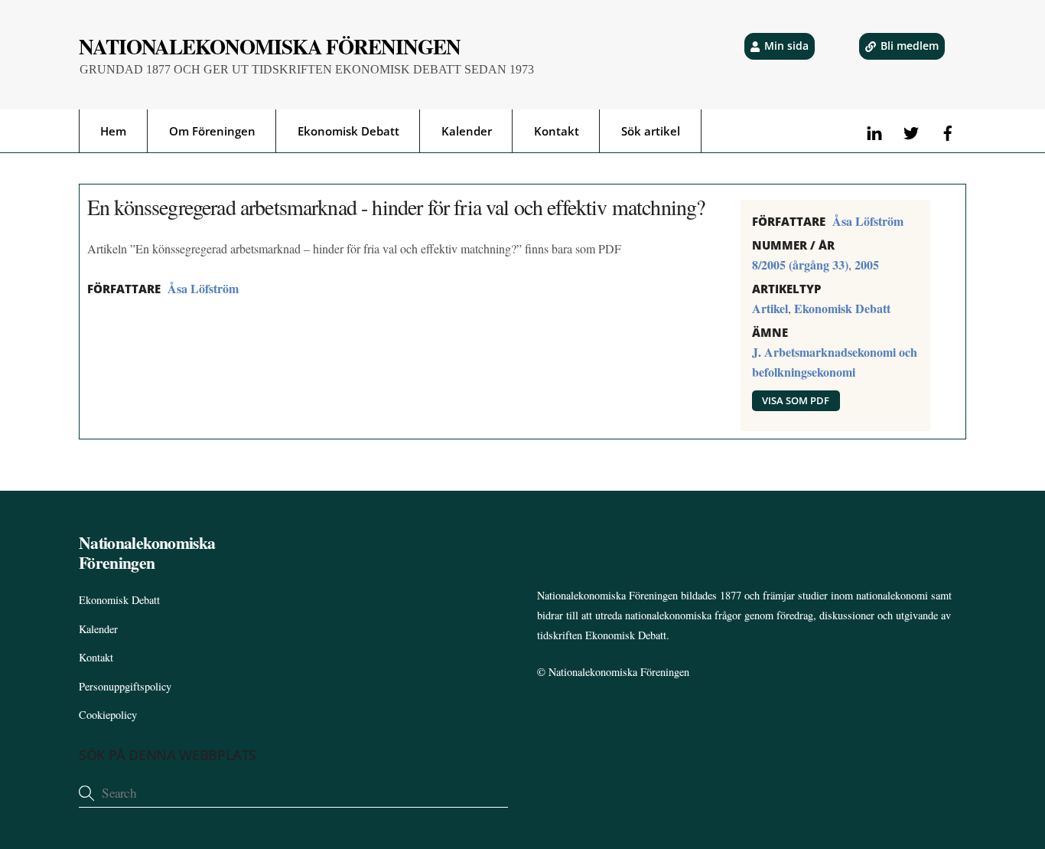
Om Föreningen (212, 131)
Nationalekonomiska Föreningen (619, 672)
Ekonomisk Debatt (348, 131)
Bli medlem (910, 45)
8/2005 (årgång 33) (800, 264)
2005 (867, 264)
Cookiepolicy (108, 714)
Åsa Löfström (203, 288)
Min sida (786, 45)
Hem (113, 131)
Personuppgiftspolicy (125, 686)
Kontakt (556, 131)
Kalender (466, 131)
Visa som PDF (795, 400)
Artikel (770, 308)
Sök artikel (650, 131)
